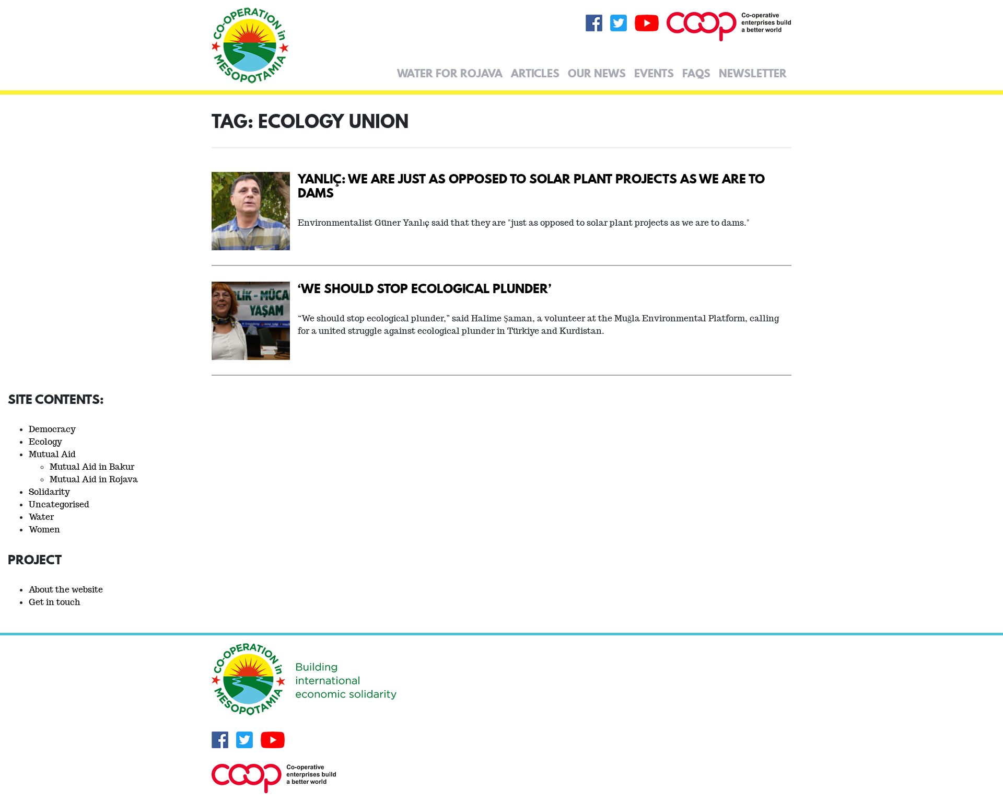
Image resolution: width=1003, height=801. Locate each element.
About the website (66, 589)
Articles (535, 73)
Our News (597, 73)
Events (654, 73)
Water (41, 517)
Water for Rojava (450, 73)
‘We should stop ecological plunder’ (424, 288)
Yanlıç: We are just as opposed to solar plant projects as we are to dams (531, 185)
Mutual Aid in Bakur (92, 466)
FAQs (696, 73)
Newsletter (753, 73)
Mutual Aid (52, 454)
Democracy (52, 429)
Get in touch (54, 602)
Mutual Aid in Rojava (94, 479)
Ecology (45, 441)
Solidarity (49, 491)
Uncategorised (59, 504)
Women (44, 529)
